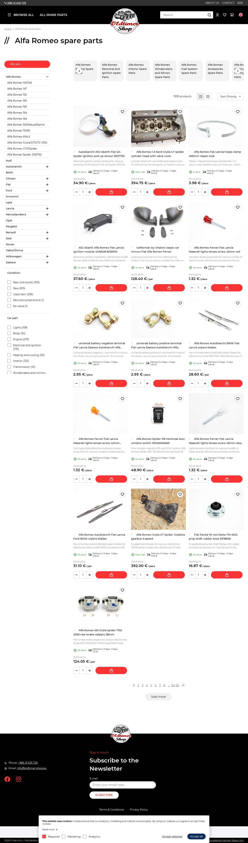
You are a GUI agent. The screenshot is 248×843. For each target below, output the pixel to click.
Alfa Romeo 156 (17, 100)
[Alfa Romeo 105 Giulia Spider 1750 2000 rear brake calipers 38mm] (100, 604)
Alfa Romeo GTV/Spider (22, 148)
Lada (9, 202)
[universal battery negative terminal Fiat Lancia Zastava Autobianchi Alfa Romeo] (100, 317)
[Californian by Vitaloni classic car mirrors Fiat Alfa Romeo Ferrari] (158, 222)
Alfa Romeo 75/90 (18, 130)
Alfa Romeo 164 (17, 112)
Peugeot (11, 226)
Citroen (11, 178)
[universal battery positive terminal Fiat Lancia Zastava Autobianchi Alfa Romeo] (158, 317)
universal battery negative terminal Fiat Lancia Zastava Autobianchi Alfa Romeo (99, 347)
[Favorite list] (225, 15)
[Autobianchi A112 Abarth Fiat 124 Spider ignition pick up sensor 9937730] (100, 126)
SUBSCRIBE (104, 795)
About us (212, 3)
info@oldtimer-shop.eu (31, 768)
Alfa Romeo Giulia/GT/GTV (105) (27, 142)
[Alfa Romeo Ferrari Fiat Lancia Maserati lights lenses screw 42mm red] (216, 222)
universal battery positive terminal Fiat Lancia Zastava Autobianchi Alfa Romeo (156, 347)
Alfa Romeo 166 (17, 118)
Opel (9, 220)
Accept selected (172, 836)
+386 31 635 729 (16, 3)
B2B (240, 3)
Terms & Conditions (111, 809)
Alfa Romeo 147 (17, 88)
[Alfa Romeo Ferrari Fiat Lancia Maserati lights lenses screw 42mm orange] (100, 413)
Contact (228, 3)
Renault (11, 232)
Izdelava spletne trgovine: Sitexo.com (223, 840)
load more (158, 696)
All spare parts (53, 15)
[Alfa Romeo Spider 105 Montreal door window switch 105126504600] (158, 413)
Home (7, 29)
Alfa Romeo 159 (17, 106)
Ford (9, 190)
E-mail (94, 778)
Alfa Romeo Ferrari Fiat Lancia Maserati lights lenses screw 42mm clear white (215, 443)
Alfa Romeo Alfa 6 (18, 136)
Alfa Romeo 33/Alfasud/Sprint (26, 124)
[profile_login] (217, 15)
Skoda (10, 244)
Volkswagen (14, 256)
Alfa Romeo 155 (17, 94)
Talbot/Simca (14, 250)
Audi (9, 160)
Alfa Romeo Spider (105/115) (24, 154)
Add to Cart (111, 192)
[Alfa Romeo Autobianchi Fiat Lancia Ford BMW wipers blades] (100, 509)
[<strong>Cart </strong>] (232, 15)
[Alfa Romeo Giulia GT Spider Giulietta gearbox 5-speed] (158, 509)
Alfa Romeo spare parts (28, 29)
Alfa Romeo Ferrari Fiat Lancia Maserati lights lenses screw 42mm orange (96, 443)
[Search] (209, 15)
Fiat (8, 184)
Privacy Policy (139, 809)
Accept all (196, 836)
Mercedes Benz (16, 214)
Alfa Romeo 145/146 (19, 82)
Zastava (11, 262)
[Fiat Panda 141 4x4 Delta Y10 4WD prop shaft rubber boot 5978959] (216, 509)
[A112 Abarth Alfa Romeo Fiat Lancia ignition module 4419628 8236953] (100, 222)
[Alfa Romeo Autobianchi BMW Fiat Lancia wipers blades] (216, 317)
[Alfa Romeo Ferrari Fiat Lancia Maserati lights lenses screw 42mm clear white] (216, 413)
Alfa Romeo (13, 76)
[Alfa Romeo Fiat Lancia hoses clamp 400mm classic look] (216, 126)
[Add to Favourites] (122, 112)
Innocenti (12, 196)
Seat (9, 238)
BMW (9, 172)
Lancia (10, 208)
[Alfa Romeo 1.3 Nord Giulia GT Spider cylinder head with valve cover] (158, 126)
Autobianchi (14, 166)
